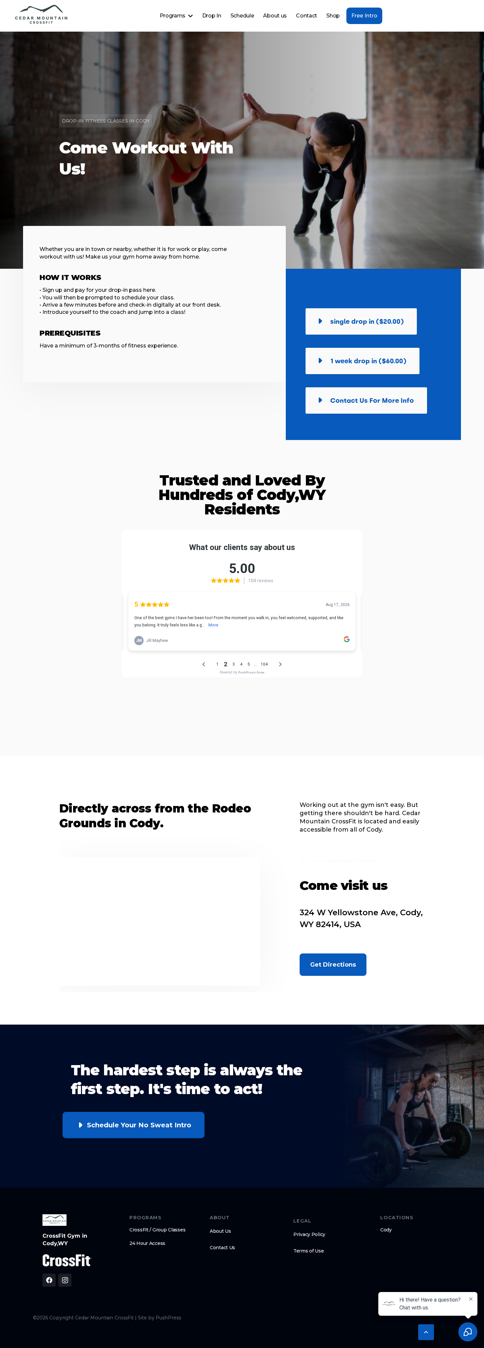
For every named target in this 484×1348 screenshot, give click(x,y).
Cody (386, 1230)
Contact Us (222, 1248)
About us (274, 16)
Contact (306, 16)
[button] (176, 16)
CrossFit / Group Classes (157, 1230)
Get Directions (333, 964)
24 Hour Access (147, 1243)
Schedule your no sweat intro (139, 1125)
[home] (41, 16)
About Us (220, 1231)
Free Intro (364, 16)
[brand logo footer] (54, 1220)
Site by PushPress (159, 1318)
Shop (333, 16)
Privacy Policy (309, 1234)
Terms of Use (308, 1251)
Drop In (211, 16)
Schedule (242, 16)
